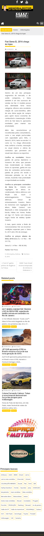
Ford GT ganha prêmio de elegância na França (8, 265)
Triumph (32, 514)
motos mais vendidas (8, 501)
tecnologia (18, 514)
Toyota (25, 514)
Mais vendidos (27, 492)
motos (26, 496)
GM (35, 483)
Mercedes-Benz (6, 496)
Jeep (29, 488)
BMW (15, 475)
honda (16, 488)
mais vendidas (15, 492)
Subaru (38, 509)
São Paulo (9, 514)
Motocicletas (17, 496)
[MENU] (41, 23)
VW (12, 518)
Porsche (3, 505)
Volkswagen (5, 518)
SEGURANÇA (30, 509)
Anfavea (4, 475)
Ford (30, 483)
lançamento (5, 492)
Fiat (25, 483)
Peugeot (35, 501)
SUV (2, 514)
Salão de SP (5, 509)
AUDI (10, 475)
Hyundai (23, 488)
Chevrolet (20, 479)
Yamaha (18, 518)
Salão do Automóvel (17, 509)
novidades (27, 501)
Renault (28, 505)
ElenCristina (16, 306)
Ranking (20, 505)
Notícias (17, 254)
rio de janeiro (37, 505)
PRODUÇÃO (12, 505)
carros (27, 475)
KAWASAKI (36, 488)
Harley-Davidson (6, 488)
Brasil (21, 475)
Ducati (20, 483)
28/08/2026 (7, 306)
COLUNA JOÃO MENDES (8, 483)
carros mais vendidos (8, 479)
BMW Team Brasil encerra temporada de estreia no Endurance (25, 266)
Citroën (28, 479)
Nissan (19, 501)
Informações (10, 254)
